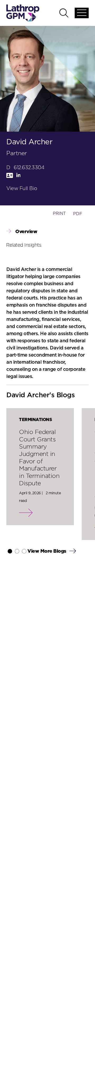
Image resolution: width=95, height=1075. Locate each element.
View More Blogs (47, 551)
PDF (77, 214)
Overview (26, 231)
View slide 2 (17, 551)
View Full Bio (21, 188)
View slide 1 (10, 551)
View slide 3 (24, 551)
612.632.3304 (29, 167)
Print (59, 213)
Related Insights (23, 245)
